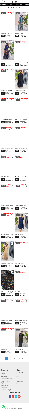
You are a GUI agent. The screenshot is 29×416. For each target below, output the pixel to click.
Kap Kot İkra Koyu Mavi (21, 119)
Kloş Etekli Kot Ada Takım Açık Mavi (21, 292)
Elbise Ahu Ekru (19, 33)
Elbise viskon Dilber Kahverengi (7, 148)
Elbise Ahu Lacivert (5, 62)
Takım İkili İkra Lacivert (6, 90)
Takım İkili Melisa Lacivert (7, 205)
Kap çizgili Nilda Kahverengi (7, 263)
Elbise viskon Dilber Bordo (7, 177)
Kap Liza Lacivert (19, 234)
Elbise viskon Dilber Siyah (21, 177)
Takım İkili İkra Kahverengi (21, 62)
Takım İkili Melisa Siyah (20, 205)
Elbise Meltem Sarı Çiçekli (7, 292)
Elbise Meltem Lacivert (6, 349)
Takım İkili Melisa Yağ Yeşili (7, 234)
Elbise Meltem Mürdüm (6, 320)
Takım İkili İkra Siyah (20, 90)
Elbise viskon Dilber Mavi (21, 148)
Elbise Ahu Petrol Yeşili (6, 33)
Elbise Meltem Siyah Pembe (21, 320)
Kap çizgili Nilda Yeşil (20, 263)
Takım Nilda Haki (19, 349)
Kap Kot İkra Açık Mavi (6, 119)
